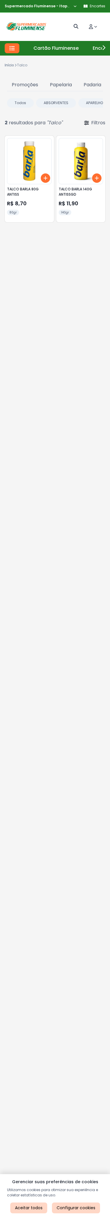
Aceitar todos (29, 1208)
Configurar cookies (76, 1208)
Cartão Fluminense (56, 48)
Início (9, 65)
